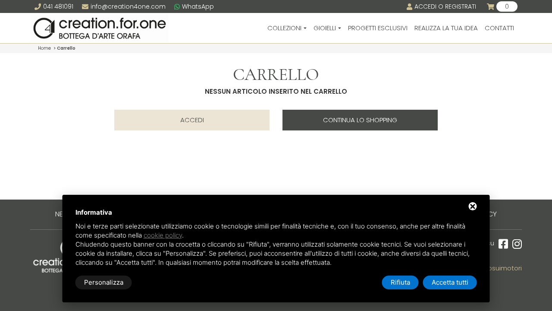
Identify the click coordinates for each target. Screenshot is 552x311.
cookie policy (163, 235)
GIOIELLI (325, 27)
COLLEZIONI (284, 27)
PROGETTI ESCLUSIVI (378, 27)
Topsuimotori (501, 268)
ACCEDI (192, 119)
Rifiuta (400, 282)
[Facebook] (501, 244)
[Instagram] (515, 244)
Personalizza (103, 282)
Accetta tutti (450, 282)
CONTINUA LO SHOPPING (360, 119)
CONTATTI (499, 27)
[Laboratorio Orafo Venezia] (99, 28)
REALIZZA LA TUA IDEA (446, 27)
